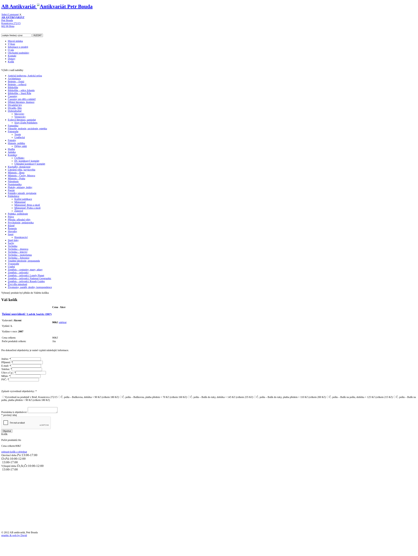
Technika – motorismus (20, 255)
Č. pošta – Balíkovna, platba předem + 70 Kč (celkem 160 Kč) (154, 397)
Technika (12, 246)
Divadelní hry (15, 105)
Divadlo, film (15, 108)
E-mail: (6, 365)
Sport (10, 234)
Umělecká (19, 137)
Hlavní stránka (15, 41)
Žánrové (18, 210)
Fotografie (13, 131)
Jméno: (6, 358)
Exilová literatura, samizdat (22, 119)
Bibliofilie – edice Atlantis (21, 90)
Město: (5, 376)
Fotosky (12, 140)
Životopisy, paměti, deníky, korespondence (30, 287)
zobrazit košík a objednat (14, 451)
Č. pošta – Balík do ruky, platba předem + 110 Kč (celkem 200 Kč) (291, 397)
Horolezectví (21, 237)
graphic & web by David (14, 535)
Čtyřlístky (19, 158)
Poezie (11, 190)
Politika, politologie (18, 213)
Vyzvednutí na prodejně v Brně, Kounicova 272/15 (31, 397)
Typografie (13, 263)
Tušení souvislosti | (27, 314)
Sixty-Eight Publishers (25, 122)
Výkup (11, 44)
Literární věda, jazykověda (21, 169)
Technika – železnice (18, 257)
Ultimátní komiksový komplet (29, 163)
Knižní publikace (23, 199)
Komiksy (12, 155)
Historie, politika (16, 143)
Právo (11, 216)
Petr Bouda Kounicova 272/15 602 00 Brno (12, 22)
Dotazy (11, 58)
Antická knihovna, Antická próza (25, 75)
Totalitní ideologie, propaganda (24, 260)
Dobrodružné (15, 111)
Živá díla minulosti (17, 284)
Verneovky (20, 116)
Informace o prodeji (18, 47)
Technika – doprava (18, 249)
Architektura (14, 78)
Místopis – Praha (16, 178)
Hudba (11, 149)
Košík (11, 61)
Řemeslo (12, 228)
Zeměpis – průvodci (18, 272)
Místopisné (20, 202)
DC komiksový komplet (26, 160)
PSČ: (5, 379)
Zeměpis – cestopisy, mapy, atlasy (25, 269)
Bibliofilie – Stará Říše (19, 93)
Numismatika (15, 184)
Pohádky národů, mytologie (22, 193)
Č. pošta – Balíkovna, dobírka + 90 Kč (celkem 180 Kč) (90, 397)
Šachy (11, 243)
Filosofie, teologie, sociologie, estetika (27, 128)
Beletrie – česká (16, 81)
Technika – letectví (17, 252)
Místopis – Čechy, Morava (21, 175)
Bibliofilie (13, 87)
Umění (11, 266)
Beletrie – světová (17, 84)
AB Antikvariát (19, 6)
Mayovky (19, 113)
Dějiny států (20, 146)
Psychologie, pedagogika (21, 222)
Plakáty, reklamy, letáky (20, 187)
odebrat (62, 322)
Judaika (12, 152)
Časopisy (12, 96)
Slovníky (12, 231)
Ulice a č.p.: (8, 372)
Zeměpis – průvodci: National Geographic (29, 278)
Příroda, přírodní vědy (19, 219)
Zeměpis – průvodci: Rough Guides (26, 281)
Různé (11, 225)
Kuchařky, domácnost (19, 166)
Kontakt (12, 55)
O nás (11, 49)
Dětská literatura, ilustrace (21, 102)
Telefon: (6, 369)
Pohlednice (13, 196)
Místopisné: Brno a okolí (27, 205)
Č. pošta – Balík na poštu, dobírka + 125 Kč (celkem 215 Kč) (361, 397)
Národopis (13, 181)
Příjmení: (7, 362)
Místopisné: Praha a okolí (27, 208)
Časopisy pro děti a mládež (22, 99)
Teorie (17, 134)
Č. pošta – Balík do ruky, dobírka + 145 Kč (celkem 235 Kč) (221, 397)
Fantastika (13, 125)
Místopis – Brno (16, 172)
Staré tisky (13, 240)
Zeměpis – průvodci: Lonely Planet (26, 275)
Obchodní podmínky (18, 52)
